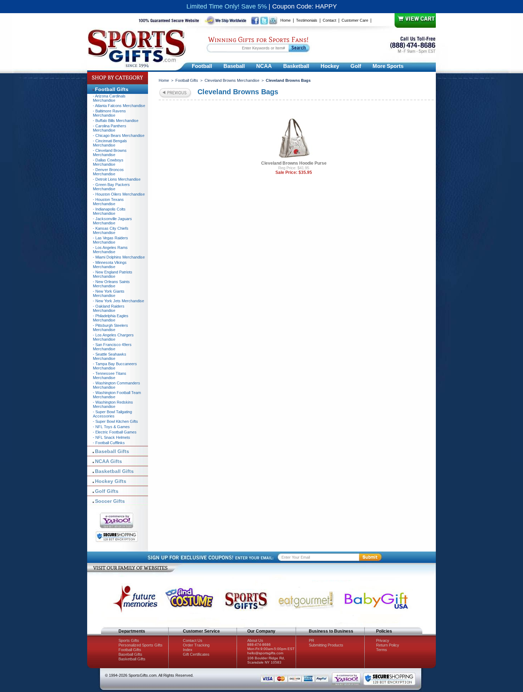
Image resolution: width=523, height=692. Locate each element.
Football (202, 66)
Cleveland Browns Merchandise (232, 80)
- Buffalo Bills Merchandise (115, 120)
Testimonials (306, 20)
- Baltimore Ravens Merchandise (109, 113)
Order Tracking (196, 645)
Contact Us (192, 640)
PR (311, 640)
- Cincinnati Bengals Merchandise (110, 143)
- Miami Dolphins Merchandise (119, 257)
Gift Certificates (196, 654)
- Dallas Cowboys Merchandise (108, 162)
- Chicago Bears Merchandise (118, 135)
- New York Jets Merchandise (118, 301)
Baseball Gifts (112, 451)
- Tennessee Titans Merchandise (109, 375)
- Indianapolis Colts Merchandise (109, 211)
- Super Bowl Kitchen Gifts (115, 421)
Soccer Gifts (110, 501)
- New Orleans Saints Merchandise (111, 284)
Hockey (330, 66)
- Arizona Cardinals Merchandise (109, 98)
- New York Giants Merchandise (109, 293)
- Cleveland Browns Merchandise (110, 152)
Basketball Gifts (114, 471)
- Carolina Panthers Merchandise (109, 128)
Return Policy (387, 645)
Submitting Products (326, 645)
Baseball (234, 66)
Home (285, 20)
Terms (381, 650)
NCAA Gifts (108, 461)
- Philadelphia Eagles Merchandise (110, 318)
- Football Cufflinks (109, 443)
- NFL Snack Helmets (111, 437)
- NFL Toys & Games (111, 427)
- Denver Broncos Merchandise (108, 171)
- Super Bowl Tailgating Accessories (112, 414)
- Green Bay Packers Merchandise (111, 186)
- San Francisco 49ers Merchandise (112, 346)
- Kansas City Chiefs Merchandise (110, 230)
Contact (329, 20)
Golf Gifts (106, 491)
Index (187, 650)
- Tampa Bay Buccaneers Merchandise (115, 366)
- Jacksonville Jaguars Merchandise (112, 221)
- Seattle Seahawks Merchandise (109, 356)
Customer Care (355, 20)
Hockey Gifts (110, 481)
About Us (255, 640)
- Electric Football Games (115, 432)
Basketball (296, 66)
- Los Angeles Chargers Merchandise (113, 337)
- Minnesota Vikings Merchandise (110, 264)
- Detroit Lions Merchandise (117, 179)
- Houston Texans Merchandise (108, 201)
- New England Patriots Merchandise (112, 274)
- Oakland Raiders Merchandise (109, 308)
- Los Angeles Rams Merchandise (110, 249)
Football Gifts (186, 80)
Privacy (382, 640)
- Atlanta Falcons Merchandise (119, 105)
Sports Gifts (128, 640)
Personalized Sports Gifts (140, 645)
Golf (355, 66)
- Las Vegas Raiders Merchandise (110, 240)
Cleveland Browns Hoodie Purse (294, 163)
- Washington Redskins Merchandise (113, 404)
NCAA (264, 66)
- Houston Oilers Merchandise (119, 194)
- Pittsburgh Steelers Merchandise (110, 327)
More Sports (388, 66)
